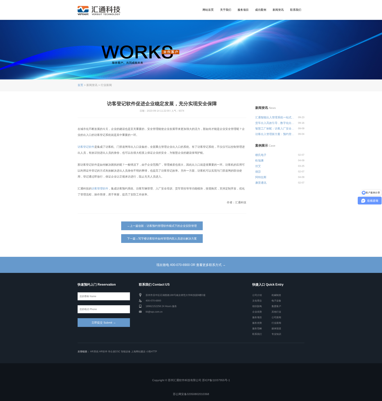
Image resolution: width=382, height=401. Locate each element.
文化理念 (257, 300)
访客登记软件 (86, 146)
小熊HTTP (151, 351)
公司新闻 (276, 317)
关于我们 (225, 9)
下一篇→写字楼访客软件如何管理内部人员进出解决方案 (162, 238)
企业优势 (257, 311)
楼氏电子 (260, 155)
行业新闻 (276, 323)
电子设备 (276, 300)
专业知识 (276, 334)
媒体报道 (276, 328)
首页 (80, 85)
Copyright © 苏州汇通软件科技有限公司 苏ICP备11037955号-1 (191, 380)
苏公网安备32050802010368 (191, 394)
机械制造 (276, 295)
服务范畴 (257, 328)
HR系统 (94, 351)
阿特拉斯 (260, 177)
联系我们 (295, 9)
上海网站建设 (138, 351)
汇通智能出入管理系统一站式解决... (275, 117)
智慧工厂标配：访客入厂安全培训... (275, 128)
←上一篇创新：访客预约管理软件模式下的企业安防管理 (162, 225)
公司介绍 (257, 295)
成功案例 (260, 9)
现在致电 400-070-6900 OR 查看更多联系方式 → (191, 265)
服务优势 (257, 323)
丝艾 (258, 166)
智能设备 (126, 351)
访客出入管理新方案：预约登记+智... (275, 134)
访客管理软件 (100, 188)
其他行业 (276, 311)
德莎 (258, 171)
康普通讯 (260, 182)
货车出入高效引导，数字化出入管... (275, 123)
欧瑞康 (259, 160)
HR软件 (103, 351)
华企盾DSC (114, 351)
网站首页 (208, 9)
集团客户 (276, 306)
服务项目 (243, 9)
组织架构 (257, 306)
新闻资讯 (278, 9)
